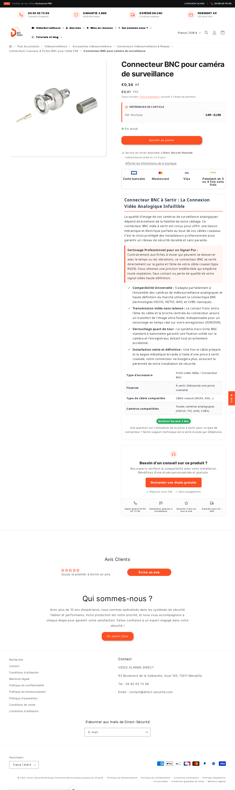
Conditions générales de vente (187, 781)
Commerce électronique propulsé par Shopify (79, 777)
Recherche (16, 659)
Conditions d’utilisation (186, 777)
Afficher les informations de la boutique (151, 163)
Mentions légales (217, 781)
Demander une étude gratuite (173, 482)
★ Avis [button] (231, 398)
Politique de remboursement (27, 691)
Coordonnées (160, 781)
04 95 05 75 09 (222, 3)
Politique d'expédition (23, 698)
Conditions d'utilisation (24, 672)
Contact (14, 666)
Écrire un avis (149, 572)
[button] (206, 33)
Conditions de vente (22, 704)
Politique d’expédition (214, 777)
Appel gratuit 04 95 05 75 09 (135, 510)
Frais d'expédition (150, 96)
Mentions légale (19, 678)
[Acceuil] (10, 46)
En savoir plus (117, 636)
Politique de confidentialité (26, 685)
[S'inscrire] (146, 732)
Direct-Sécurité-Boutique (40, 777)
